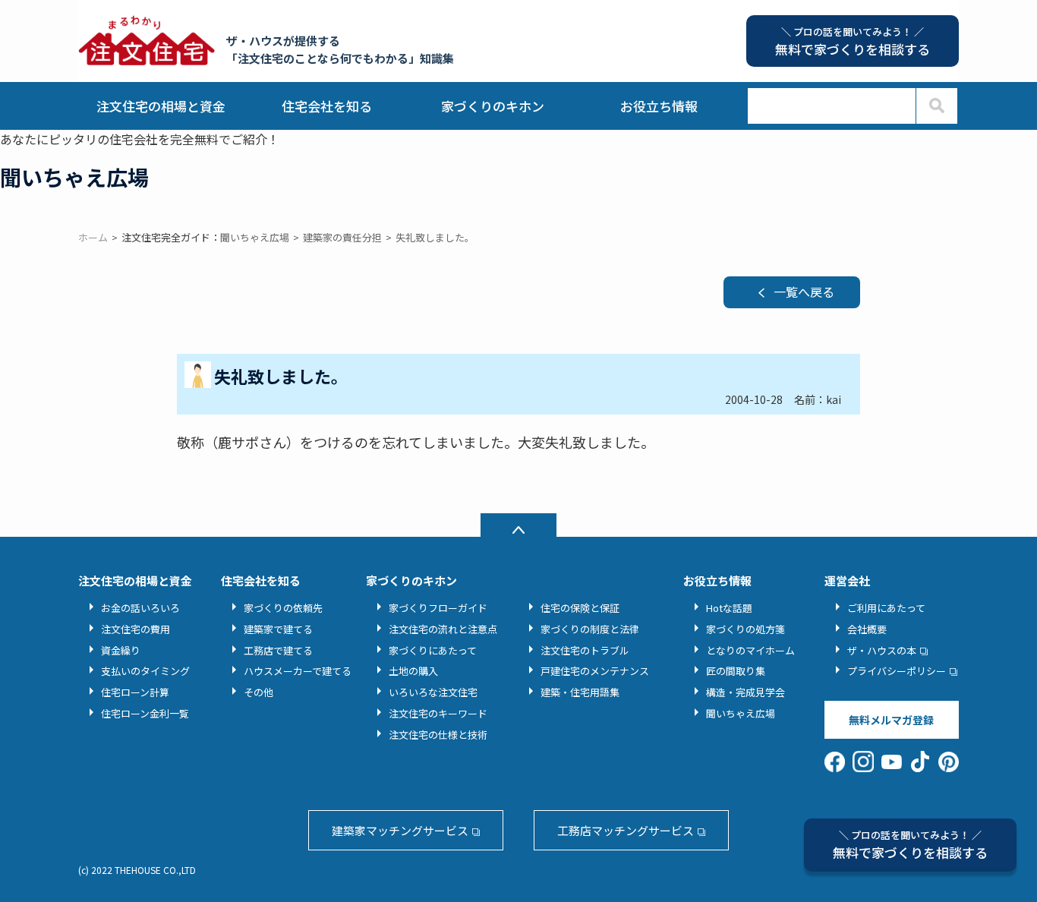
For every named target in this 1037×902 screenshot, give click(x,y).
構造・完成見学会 (745, 692)
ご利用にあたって (886, 608)
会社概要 (867, 629)
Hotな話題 (729, 608)
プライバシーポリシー (896, 671)
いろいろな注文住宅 (433, 692)
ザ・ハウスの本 (881, 650)
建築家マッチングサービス (400, 830)
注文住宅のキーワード (438, 713)
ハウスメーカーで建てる (297, 671)
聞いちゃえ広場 (740, 713)
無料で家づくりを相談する (910, 845)
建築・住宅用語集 (580, 692)
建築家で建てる (278, 629)
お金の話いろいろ (140, 608)
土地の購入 (413, 671)
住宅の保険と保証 (580, 608)
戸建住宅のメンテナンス (595, 671)
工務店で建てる (278, 650)
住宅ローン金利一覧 (145, 713)
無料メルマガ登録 (891, 719)
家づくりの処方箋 (745, 629)
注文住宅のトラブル (585, 650)
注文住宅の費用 (135, 629)
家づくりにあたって (433, 650)
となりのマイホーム (750, 650)
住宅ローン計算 (135, 692)
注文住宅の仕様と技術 (438, 734)
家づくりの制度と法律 (590, 629)
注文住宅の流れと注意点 (443, 629)
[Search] (936, 106)
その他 (258, 692)
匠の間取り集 (735, 671)
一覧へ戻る (804, 291)
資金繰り (120, 650)
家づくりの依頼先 (283, 608)
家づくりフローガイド (438, 608)
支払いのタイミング (145, 671)
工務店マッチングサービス (625, 830)
